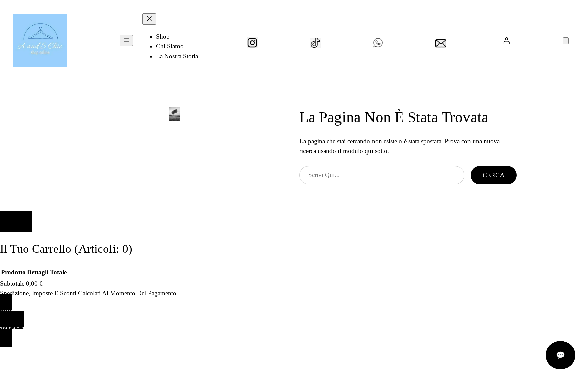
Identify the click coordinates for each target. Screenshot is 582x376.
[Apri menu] (126, 40)
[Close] (16, 221)
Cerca (494, 175)
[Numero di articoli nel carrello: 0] (566, 40)
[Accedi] (506, 40)
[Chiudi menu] (149, 19)
